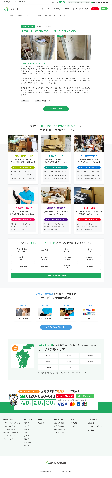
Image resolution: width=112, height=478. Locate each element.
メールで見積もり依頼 (65, 396)
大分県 (69, 361)
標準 (60, 2)
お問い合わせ (92, 419)
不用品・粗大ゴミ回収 (12, 423)
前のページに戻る (56, 109)
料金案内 (68, 9)
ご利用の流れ (59, 426)
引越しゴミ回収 (9, 426)
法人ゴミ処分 (8, 439)
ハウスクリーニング (11, 436)
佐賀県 (90, 355)
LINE (104, 9)
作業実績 (74, 423)
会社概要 (91, 423)
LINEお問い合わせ (84, 396)
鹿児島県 (48, 367)
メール (95, 9)
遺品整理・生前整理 (11, 432)
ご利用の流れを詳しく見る (56, 327)
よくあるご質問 (60, 432)
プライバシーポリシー (96, 426)
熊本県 (69, 355)
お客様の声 (75, 426)
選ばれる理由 (59, 423)
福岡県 (48, 355)
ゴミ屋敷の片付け (10, 429)
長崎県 (48, 361)
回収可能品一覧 (60, 429)
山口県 (69, 367)
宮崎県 (90, 361)
